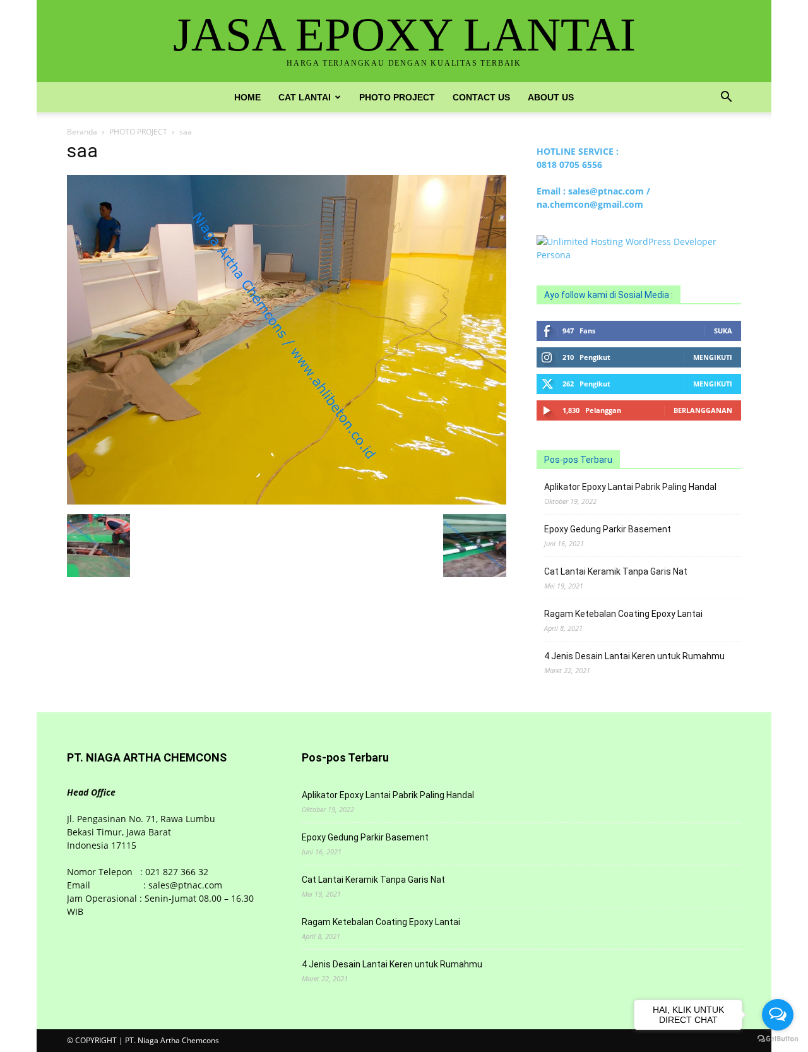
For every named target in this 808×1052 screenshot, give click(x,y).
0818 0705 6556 (569, 164)
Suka (723, 330)
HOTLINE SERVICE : (578, 151)
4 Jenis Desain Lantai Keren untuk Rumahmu (634, 656)
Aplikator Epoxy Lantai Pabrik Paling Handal (630, 487)
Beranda (82, 131)
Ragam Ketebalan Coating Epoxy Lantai (623, 614)
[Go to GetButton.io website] (778, 1039)
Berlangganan (703, 410)
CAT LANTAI (304, 97)
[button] (726, 98)
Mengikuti (712, 357)
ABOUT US (551, 97)
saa (82, 151)
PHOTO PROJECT (397, 97)
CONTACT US (481, 97)
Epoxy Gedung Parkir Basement (607, 529)
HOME (247, 97)
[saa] (286, 501)
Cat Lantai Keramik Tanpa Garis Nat (615, 571)
